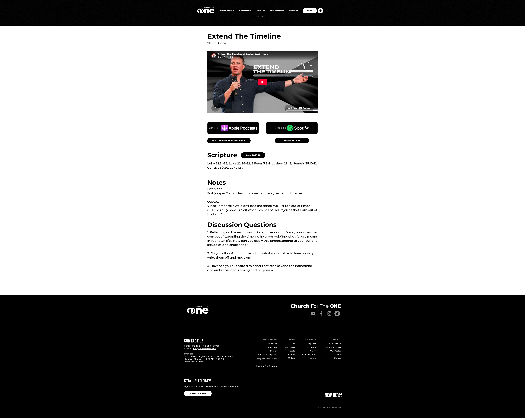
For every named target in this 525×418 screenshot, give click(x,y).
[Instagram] (329, 313)
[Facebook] (321, 313)
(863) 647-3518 (193, 346)
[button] (320, 10)
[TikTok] (337, 313)
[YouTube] (313, 313)
